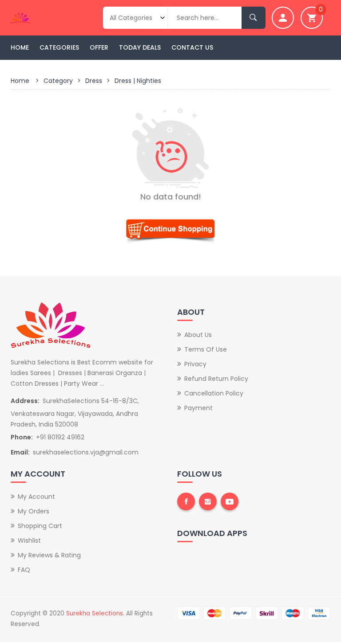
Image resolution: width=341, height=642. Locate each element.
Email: (20, 452)
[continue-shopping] (170, 229)
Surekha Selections (94, 613)
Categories (59, 47)
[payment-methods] (253, 612)
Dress (93, 80)
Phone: (22, 437)
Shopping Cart (40, 525)
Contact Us (192, 47)
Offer (99, 47)
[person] (283, 18)
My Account (36, 496)
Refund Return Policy (216, 378)
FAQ (24, 569)
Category (58, 80)
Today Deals (140, 47)
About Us (198, 334)
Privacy (195, 364)
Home (20, 47)
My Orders (33, 511)
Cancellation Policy (213, 393)
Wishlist (29, 540)
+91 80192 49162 (60, 437)
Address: (25, 400)
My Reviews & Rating (49, 555)
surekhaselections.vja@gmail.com (86, 452)
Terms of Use (205, 349)
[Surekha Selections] (46, 16)
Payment (198, 407)
